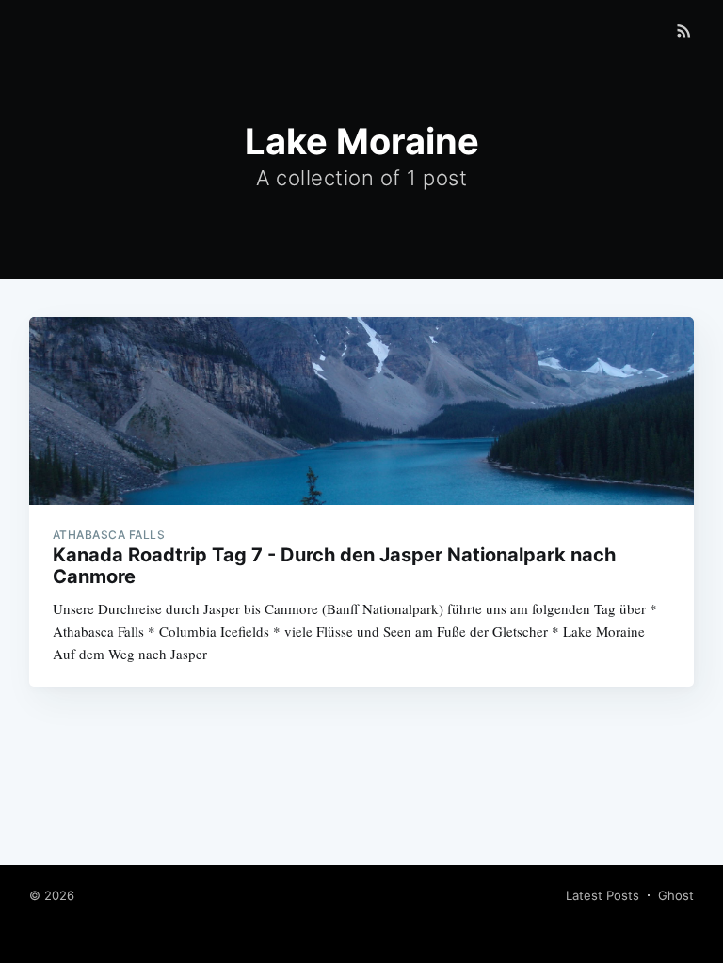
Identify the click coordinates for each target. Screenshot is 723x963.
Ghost (676, 895)
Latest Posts (602, 895)
